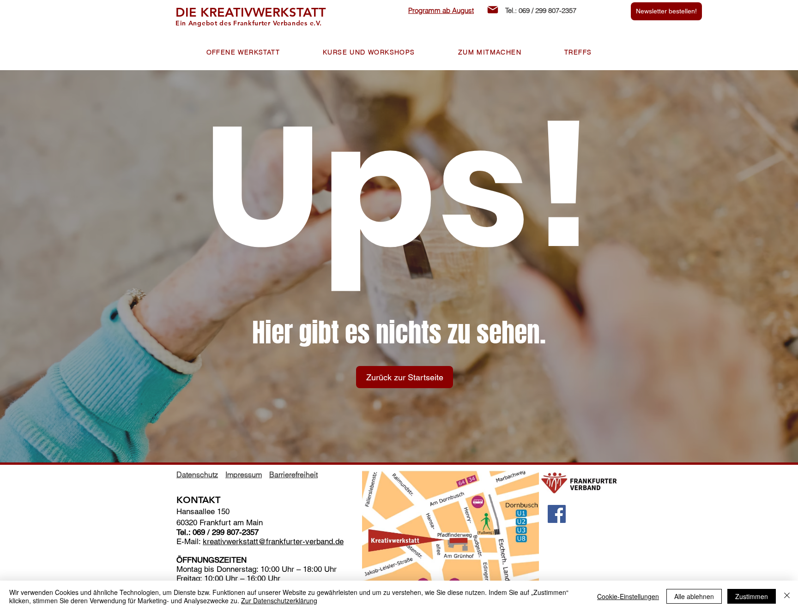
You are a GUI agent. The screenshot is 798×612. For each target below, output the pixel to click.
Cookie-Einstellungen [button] (628, 596)
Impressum (243, 474)
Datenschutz (197, 474)
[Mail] (493, 10)
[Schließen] (786, 596)
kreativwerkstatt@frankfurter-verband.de (273, 541)
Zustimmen (751, 596)
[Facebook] (557, 514)
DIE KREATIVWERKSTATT (250, 12)
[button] (243, 52)
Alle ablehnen (694, 596)
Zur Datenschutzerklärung (279, 600)
